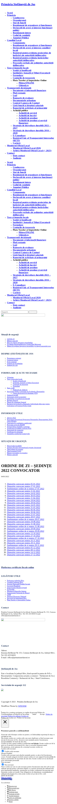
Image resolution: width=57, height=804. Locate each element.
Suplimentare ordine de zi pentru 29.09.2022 (25, 531)
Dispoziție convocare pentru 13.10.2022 (23, 533)
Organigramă (19, 20)
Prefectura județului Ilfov (15, 580)
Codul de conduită (21, 35)
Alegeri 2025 (11, 418)
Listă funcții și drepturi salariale (28, 105)
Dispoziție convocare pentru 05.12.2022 (23, 548)
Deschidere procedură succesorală (18, 398)
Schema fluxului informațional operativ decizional (24, 447)
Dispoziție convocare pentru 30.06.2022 (23, 512)
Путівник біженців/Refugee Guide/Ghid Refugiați (24, 344)
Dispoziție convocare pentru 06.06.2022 (23, 510)
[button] (6, 779)
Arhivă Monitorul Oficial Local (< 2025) (32, 150)
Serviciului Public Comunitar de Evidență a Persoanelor (26, 391)
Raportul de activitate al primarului (30, 108)
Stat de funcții (19, 23)
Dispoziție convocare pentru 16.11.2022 (23, 540)
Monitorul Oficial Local (18, 145)
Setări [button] (34, 714)
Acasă (10, 13)
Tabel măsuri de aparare (15, 449)
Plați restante (19, 93)
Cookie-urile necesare (12, 751)
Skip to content (6, 777)
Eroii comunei (12, 362)
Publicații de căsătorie (20, 390)
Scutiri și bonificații (19, 381)
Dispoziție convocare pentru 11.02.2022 (23, 491)
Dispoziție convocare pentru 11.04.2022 (23, 498)
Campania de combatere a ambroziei (19, 423)
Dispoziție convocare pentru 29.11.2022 (23, 543)
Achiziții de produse (28, 118)
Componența (19, 43)
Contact (11, 153)
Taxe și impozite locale (18, 68)
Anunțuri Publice (21, 38)
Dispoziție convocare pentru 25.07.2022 (23, 515)
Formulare (18, 75)
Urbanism (10, 377)
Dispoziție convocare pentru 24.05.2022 (23, 505)
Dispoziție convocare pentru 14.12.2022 (23, 552)
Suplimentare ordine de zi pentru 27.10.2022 (25, 538)
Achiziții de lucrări (28, 115)
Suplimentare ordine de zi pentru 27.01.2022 (25, 489)
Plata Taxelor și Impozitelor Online (19, 600)
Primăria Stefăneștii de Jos (18, 4)
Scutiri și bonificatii (22, 70)
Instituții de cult (12, 365)
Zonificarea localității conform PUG (19, 428)
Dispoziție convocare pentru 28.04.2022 (23, 503)
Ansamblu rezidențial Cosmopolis (18, 434)
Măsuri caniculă (12, 341)
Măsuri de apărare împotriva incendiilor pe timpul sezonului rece (29, 346)
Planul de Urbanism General (16, 402)
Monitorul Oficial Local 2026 (27, 148)
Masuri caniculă (12, 454)
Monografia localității (14, 446)
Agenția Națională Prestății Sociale (18, 584)
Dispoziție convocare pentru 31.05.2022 (23, 507)
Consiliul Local (14, 40)
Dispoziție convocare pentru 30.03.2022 (23, 496)
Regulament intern (22, 33)
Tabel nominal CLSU (14, 451)
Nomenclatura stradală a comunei (18, 426)
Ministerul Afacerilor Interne (16, 591)
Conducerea (18, 18)
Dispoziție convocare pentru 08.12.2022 (23, 550)
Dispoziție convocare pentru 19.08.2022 (23, 522)
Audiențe (17, 158)
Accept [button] (42, 714)
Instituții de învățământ (15, 363)
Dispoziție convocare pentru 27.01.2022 (23, 486)
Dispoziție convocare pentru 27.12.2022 (23, 555)
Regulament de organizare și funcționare (32, 25)
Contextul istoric (12, 360)
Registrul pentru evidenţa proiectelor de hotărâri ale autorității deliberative (32, 54)
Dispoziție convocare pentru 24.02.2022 (23, 493)
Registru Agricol (12, 400)
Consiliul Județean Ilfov (15, 582)
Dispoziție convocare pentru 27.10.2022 (23, 536)
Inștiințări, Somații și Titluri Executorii (31, 73)
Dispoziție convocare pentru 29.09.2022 (23, 529)
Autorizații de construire (15, 430)
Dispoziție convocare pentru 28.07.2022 (23, 517)
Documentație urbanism (24, 100)
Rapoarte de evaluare (23, 98)
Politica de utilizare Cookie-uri (18, 716)
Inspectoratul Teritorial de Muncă (18, 593)
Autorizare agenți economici (16, 397)
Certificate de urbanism (15, 432)
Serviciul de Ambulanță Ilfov (17, 598)
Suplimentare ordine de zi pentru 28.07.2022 (25, 519)
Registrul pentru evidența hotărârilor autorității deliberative (31, 59)
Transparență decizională (19, 88)
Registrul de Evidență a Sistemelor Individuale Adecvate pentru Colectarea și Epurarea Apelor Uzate (28, 404)
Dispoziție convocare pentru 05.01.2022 (23, 484)
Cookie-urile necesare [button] (8, 749)
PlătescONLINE (26, 83)
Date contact (19, 155)
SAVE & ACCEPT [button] (7, 775)
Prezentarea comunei (14, 358)
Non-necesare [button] (5, 762)
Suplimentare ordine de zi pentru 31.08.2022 (25, 526)
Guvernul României (13, 586)
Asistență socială (12, 395)
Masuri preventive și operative (17, 453)
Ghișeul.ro (24, 85)
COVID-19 (10, 339)
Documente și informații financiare (29, 90)
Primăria (11, 15)
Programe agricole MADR (16, 425)
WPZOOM (22, 706)
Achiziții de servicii (28, 113)
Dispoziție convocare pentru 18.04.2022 (23, 500)
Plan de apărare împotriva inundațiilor (20, 342)
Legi (15, 95)
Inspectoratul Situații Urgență (17, 587)
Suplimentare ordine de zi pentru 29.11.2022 (25, 545)
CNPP (9, 595)
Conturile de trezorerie (24, 78)
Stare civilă (10, 388)
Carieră (16, 143)
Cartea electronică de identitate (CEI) (25, 393)
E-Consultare (19, 135)
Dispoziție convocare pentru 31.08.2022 (23, 524)
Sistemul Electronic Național (16, 596)
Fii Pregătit (10, 589)
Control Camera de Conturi (26, 103)
